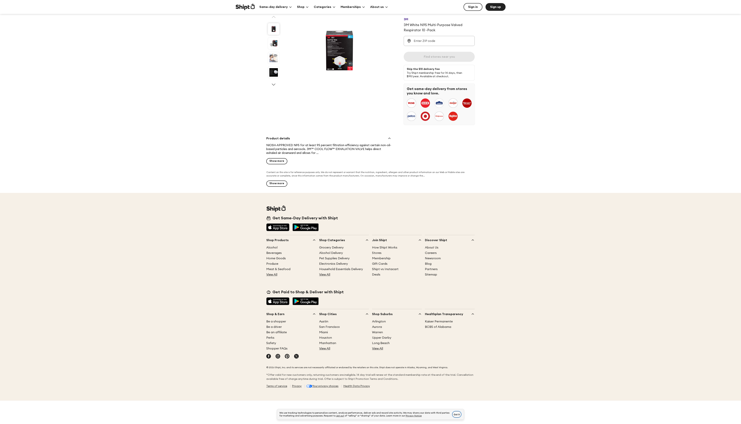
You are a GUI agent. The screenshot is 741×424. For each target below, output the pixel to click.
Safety (271, 343)
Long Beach (381, 343)
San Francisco (329, 326)
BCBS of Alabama (438, 326)
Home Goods (276, 258)
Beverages (274, 252)
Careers (431, 252)
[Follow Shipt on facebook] (268, 356)
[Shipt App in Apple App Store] (277, 227)
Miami (323, 332)
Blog (428, 263)
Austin (323, 321)
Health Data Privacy (356, 386)
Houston (325, 337)
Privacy (297, 386)
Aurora (377, 326)
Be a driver (274, 326)
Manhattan (327, 343)
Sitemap (431, 274)
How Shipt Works (384, 247)
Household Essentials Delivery (341, 269)
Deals (376, 274)
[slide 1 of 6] (273, 29)
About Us (431, 247)
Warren (377, 332)
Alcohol (271, 247)
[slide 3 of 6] (273, 58)
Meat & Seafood (278, 269)
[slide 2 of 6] (273, 43)
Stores (376, 252)
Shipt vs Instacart (385, 269)
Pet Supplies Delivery (334, 258)
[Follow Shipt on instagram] (278, 356)
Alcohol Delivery (331, 252)
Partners (431, 269)
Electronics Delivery (333, 263)
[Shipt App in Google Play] (306, 227)
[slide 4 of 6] (273, 72)
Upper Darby (381, 337)
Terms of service (276, 386)
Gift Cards (379, 263)
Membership (381, 258)
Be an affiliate (276, 332)
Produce (272, 263)
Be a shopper (276, 321)
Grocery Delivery (331, 247)
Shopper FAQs (277, 348)
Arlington (379, 321)
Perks (270, 337)
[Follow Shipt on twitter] (296, 356)
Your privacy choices (325, 386)
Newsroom (433, 258)
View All (271, 274)
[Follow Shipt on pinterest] (287, 356)
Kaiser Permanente (439, 321)
